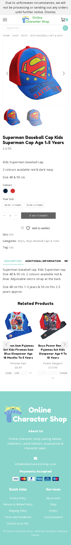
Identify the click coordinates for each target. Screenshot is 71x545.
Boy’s (24, 35)
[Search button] (65, 28)
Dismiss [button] (50, 12)
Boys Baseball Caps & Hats (47, 35)
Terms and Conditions (17, 517)
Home (6, 35)
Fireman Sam (18, 363)
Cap (11, 247)
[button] (7, 73)
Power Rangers (53, 363)
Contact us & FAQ (18, 523)
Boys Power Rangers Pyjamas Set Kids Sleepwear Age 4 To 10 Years (52, 351)
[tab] (12, 261)
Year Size (8, 199)
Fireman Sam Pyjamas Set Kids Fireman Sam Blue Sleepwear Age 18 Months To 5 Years (18, 351)
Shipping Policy (18, 510)
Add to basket (40, 215)
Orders (53, 510)
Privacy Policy (18, 498)
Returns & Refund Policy (17, 504)
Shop (15, 35)
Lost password (53, 517)
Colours (7, 185)
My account (53, 498)
